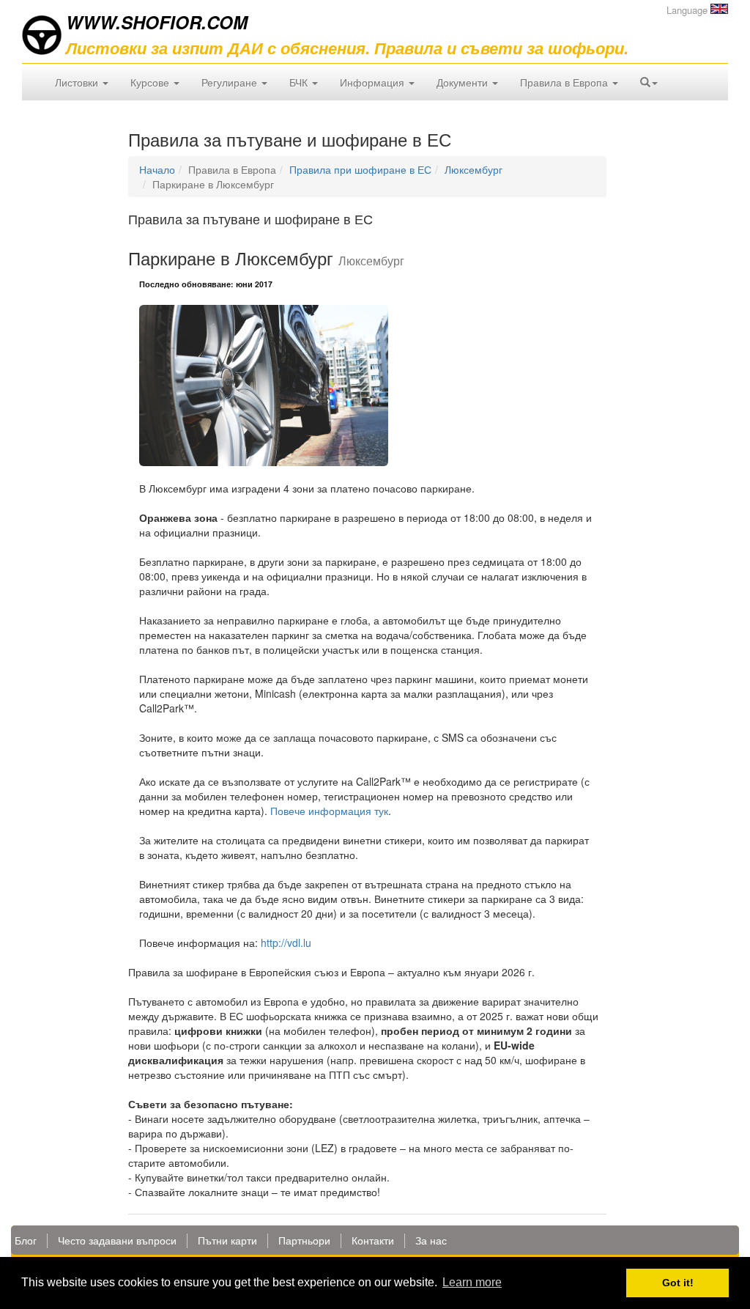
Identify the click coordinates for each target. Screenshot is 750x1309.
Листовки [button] (78, 82)
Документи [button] (464, 82)
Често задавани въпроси (117, 1240)
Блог (26, 1240)
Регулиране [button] (230, 82)
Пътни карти (227, 1240)
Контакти (373, 1240)
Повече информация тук (329, 810)
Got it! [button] (678, 1282)
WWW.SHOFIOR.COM (157, 22)
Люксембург (473, 169)
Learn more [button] (472, 1282)
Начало (157, 169)
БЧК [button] (300, 82)
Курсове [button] (151, 82)
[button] (649, 82)
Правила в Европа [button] (565, 82)
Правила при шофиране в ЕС (360, 169)
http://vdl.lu (286, 942)
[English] (719, 9)
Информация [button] (373, 82)
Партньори (304, 1240)
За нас (431, 1240)
